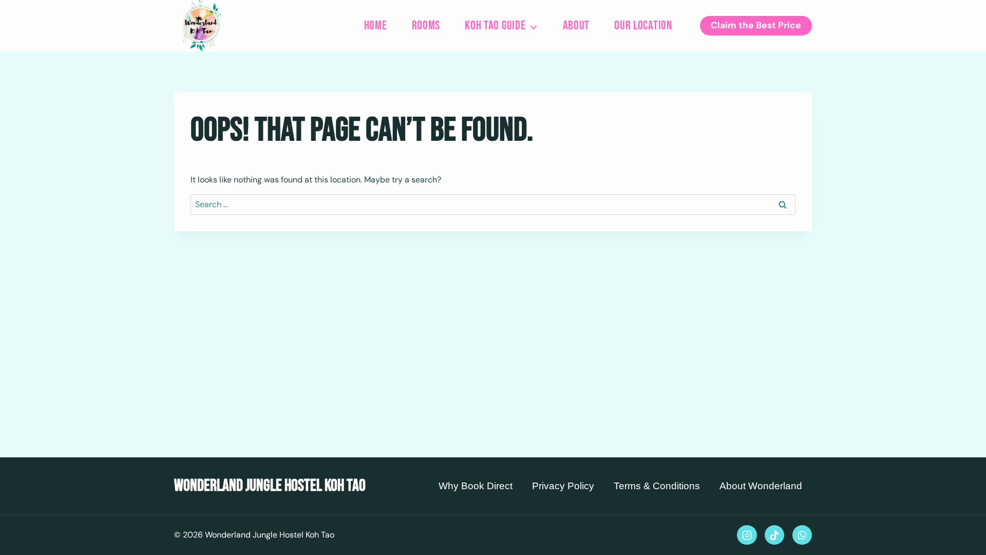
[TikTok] (774, 535)
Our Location (643, 25)
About (576, 25)
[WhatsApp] (802, 535)
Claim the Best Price (756, 25)
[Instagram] (746, 535)
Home (375, 25)
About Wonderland (760, 485)
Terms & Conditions (657, 485)
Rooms (426, 25)
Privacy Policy (563, 485)
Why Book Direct (476, 485)
